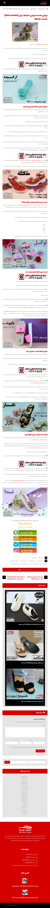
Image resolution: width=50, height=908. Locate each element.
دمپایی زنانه (40, 703)
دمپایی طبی (24, 805)
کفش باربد (10, 905)
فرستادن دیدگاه (40, 751)
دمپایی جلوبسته (24, 796)
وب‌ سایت (16, 740)
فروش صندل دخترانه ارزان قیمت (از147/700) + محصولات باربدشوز (25, 886)
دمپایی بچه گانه (24, 785)
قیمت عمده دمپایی (15, 563)
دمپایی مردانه (24, 809)
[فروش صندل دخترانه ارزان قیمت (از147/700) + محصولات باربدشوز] (25, 880)
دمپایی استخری (24, 781)
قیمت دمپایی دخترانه (24, 563)
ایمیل (30, 740)
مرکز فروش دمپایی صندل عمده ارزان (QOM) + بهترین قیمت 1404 (25, 898)
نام (44, 740)
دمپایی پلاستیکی (24, 792)
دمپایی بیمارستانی (24, 787)
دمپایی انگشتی (24, 783)
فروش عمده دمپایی (33, 563)
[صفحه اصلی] (47, 8)
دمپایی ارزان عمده (40, 560)
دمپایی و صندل (34, 557)
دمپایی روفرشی (24, 800)
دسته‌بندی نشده (24, 778)
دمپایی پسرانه (24, 789)
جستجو (7, 762)
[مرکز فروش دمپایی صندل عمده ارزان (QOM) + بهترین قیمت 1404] (25, 892)
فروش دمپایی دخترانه (42, 563)
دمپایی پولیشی (24, 794)
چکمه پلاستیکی (24, 776)
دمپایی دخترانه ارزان (23, 560)
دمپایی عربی (24, 807)
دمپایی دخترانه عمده (14, 560)
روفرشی (24, 814)
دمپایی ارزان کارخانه (32, 560)
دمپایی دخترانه (41, 557)
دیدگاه (43, 725)
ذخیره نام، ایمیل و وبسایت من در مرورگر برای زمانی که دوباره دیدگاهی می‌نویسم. (27, 747)
